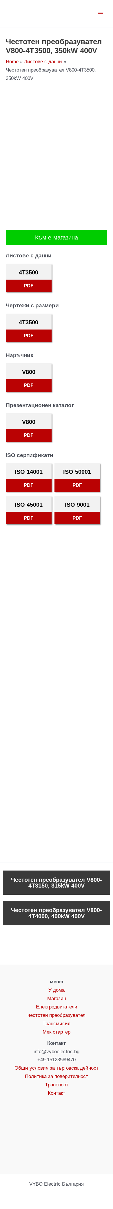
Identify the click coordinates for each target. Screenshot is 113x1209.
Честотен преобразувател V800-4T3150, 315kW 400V (56, 883)
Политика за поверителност (56, 1076)
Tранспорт (56, 1085)
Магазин (56, 998)
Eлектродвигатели (56, 1007)
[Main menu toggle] (100, 13)
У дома (56, 990)
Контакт (56, 1093)
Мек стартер (56, 1032)
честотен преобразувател (56, 1015)
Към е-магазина (56, 237)
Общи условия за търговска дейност (56, 1068)
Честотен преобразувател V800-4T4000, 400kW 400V (56, 913)
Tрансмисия (56, 1023)
